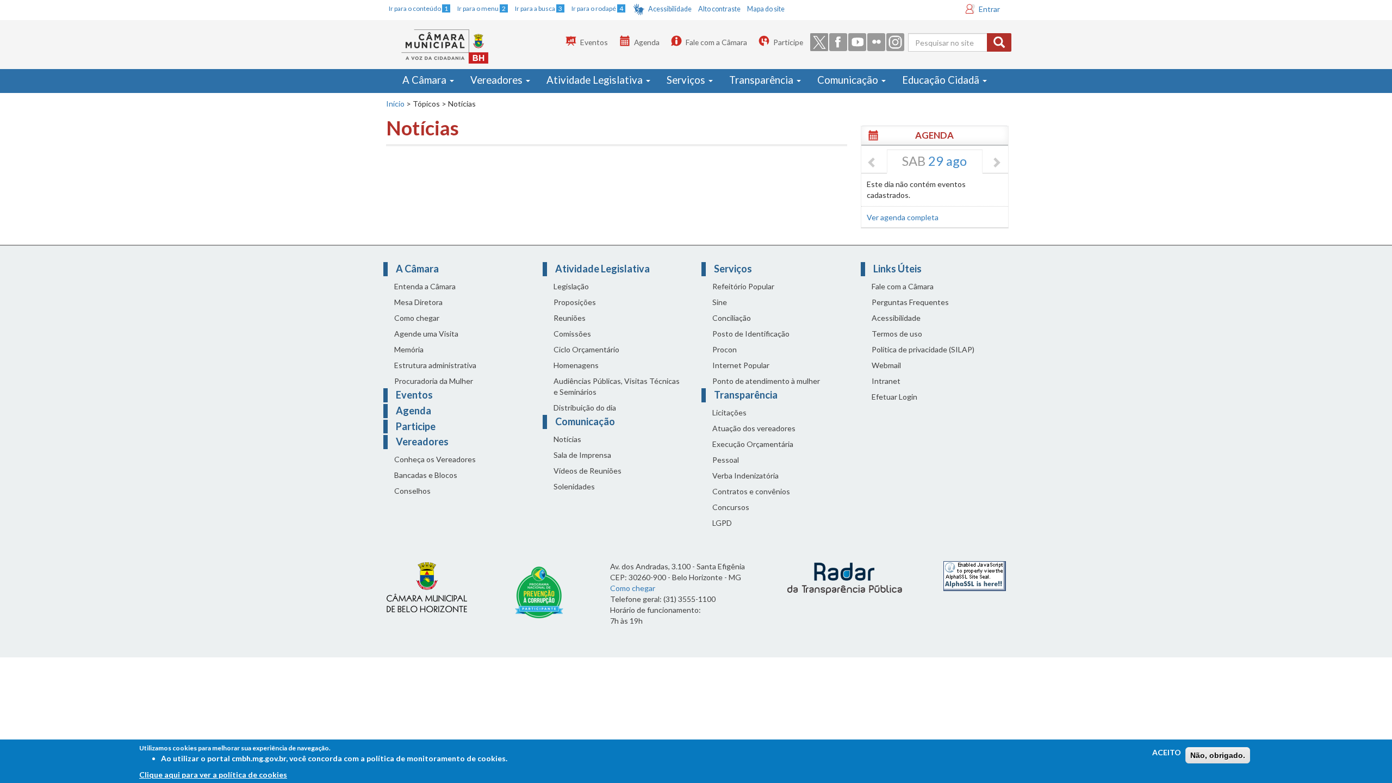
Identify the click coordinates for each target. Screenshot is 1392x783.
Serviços (687, 80)
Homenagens (576, 365)
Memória (409, 349)
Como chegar (416, 317)
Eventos (594, 42)
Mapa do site (766, 9)
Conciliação (731, 317)
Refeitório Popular (743, 286)
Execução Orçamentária (752, 444)
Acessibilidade (670, 9)
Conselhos (412, 490)
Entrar (989, 9)
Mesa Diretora (418, 302)
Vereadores (497, 80)
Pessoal (725, 459)
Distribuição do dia (585, 407)
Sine (719, 302)
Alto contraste (719, 9)
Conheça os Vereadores (435, 459)
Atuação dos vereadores (754, 428)
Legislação (571, 286)
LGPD (722, 522)
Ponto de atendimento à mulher (766, 381)
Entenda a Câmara (425, 286)
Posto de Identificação (751, 333)
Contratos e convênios (751, 491)
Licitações (729, 412)
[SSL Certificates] (974, 575)
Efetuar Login (894, 396)
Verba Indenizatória (745, 475)
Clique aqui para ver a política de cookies (213, 774)
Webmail (886, 365)
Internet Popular (740, 365)
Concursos (730, 507)
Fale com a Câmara (716, 42)
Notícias (567, 439)
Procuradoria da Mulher (433, 381)
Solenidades (574, 486)
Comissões (572, 333)
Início (395, 103)
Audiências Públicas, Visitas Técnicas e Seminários (617, 386)
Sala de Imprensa (582, 454)
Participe (788, 42)
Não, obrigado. (1217, 755)
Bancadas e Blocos (425, 475)
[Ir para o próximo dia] (996, 163)
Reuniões (570, 317)
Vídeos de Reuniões (588, 470)
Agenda (647, 42)
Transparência (762, 80)
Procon (724, 349)
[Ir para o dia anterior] (872, 163)
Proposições (575, 302)
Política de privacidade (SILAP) (923, 349)
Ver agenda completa (903, 217)
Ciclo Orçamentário (586, 349)
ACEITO (1166, 752)
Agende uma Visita (426, 333)
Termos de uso (897, 333)
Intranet (886, 381)
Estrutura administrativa (435, 365)
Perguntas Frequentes (910, 302)
